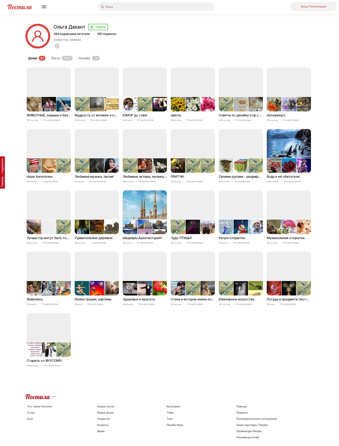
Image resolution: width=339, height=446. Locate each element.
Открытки (103, 418)
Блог (30, 418)
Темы (170, 412)
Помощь (241, 406)
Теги (170, 418)
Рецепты (102, 424)
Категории (173, 406)
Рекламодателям (247, 437)
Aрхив (101, 431)
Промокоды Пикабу (249, 431)
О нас (31, 412)
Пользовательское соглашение (256, 418)
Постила (19, 7)
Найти (199, 6)
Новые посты (105, 406)
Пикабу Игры (175, 424)
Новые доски (105, 412)
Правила (242, 412)
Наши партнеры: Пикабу (252, 424)
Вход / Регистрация (313, 6)
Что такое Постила (39, 406)
